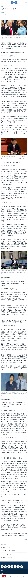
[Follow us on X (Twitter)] (5, 566)
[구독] (21, 566)
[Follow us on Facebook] (2, 566)
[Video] (10, 576)
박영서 (2, 12)
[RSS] (15, 566)
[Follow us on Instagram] (11, 566)
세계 (2, 6)
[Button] (25, 18)
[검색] (23, 576)
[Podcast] (18, 566)
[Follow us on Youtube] (8, 566)
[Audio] (17, 576)
